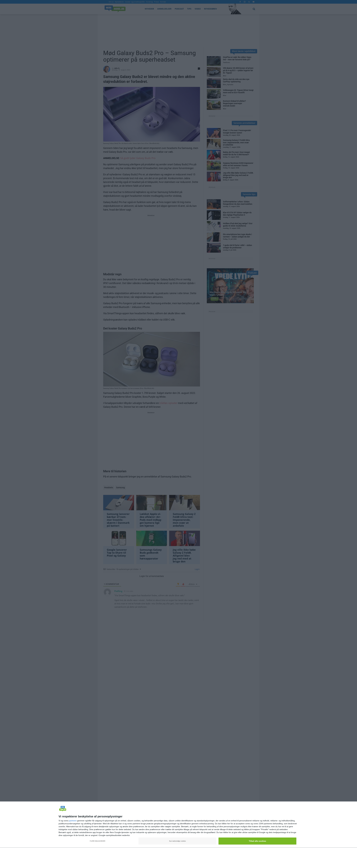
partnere (73, 821)
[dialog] (178, 825)
